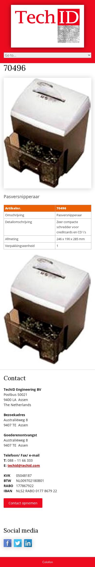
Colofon (47, 562)
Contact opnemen (23, 503)
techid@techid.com (24, 465)
